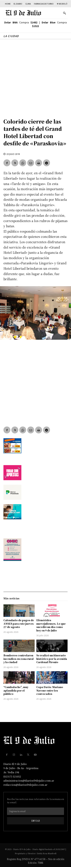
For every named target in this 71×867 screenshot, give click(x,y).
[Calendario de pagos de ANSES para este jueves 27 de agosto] (19, 610)
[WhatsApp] (22, 162)
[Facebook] (6, 162)
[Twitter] (14, 162)
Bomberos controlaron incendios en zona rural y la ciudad (18, 659)
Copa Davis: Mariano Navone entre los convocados (49, 690)
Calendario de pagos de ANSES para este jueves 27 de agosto (18, 623)
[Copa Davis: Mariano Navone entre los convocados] (52, 677)
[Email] (30, 162)
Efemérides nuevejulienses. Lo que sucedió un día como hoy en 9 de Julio (51, 625)
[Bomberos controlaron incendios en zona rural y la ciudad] (19, 646)
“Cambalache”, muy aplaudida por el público (15, 690)
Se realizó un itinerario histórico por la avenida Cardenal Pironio (51, 659)
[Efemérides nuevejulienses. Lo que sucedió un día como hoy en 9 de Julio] (52, 610)
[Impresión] (38, 162)
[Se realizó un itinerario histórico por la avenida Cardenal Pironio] (52, 646)
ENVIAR (35, 820)
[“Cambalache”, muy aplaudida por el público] (19, 677)
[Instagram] (14, 754)
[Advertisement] (35, 76)
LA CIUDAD (11, 36)
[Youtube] (35, 754)
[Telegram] (46, 162)
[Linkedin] (21, 754)
